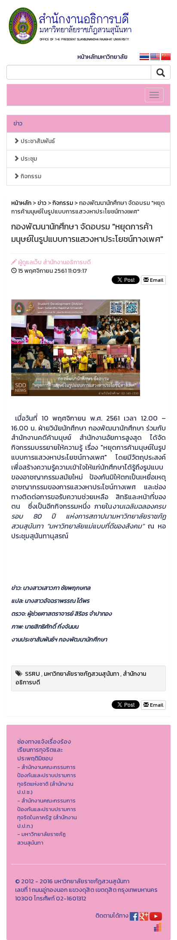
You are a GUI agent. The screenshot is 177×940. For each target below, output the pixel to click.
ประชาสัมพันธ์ (37, 141)
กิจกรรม (30, 176)
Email (156, 280)
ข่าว (17, 123)
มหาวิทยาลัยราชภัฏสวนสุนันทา (81, 673)
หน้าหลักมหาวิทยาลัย (102, 56)
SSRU (32, 673)
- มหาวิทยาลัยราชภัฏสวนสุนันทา (41, 838)
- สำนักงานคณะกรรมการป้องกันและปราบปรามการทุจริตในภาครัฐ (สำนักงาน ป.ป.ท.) (47, 813)
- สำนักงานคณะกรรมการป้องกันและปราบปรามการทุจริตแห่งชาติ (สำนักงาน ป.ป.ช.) (46, 780)
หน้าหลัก (21, 203)
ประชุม (28, 158)
